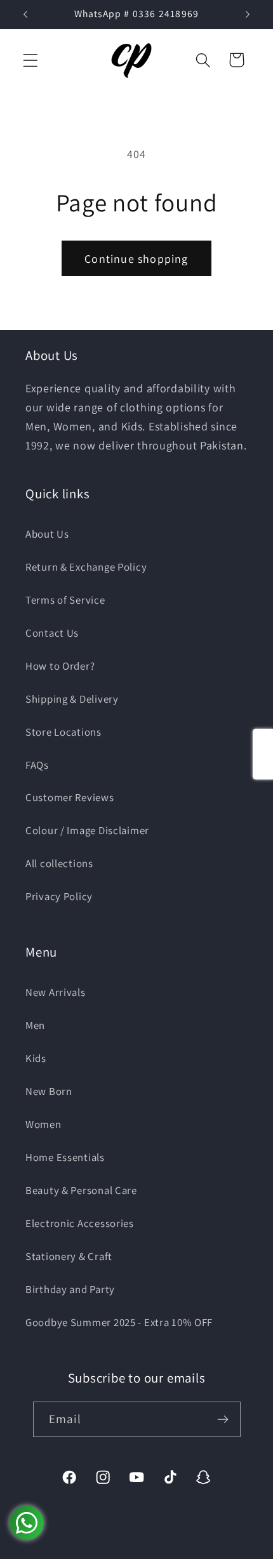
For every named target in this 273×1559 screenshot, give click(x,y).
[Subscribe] (223, 1419)
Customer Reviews (69, 797)
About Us (47, 534)
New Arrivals (55, 992)
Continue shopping (136, 258)
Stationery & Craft (68, 1256)
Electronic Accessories (79, 1223)
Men (35, 1025)
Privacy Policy (59, 896)
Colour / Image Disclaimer (87, 830)
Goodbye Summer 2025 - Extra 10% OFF (119, 1322)
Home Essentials (65, 1157)
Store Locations (63, 732)
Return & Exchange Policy (86, 567)
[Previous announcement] (25, 15)
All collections (59, 863)
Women (43, 1124)
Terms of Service (65, 600)
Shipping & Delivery (72, 699)
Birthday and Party (70, 1289)
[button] (31, 60)
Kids (35, 1058)
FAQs (37, 765)
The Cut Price (152, 1549)
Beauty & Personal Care (81, 1190)
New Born (48, 1091)
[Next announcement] (248, 15)
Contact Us (52, 633)
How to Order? (60, 666)
